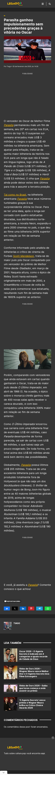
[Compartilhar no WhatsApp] (48, 608)
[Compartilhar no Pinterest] (31, 608)
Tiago (16, 623)
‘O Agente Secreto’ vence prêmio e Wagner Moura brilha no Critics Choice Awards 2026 (32, 704)
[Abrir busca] (49, 3)
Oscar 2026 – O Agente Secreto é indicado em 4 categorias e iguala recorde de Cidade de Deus (33, 655)
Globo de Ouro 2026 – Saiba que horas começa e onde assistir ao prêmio (33, 688)
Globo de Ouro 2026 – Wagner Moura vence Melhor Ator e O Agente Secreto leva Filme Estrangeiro (34, 672)
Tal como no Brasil (15, 194)
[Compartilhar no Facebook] (7, 608)
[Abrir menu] (42, 3)
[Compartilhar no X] (15, 608)
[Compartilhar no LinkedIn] (23, 608)
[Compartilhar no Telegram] (39, 608)
